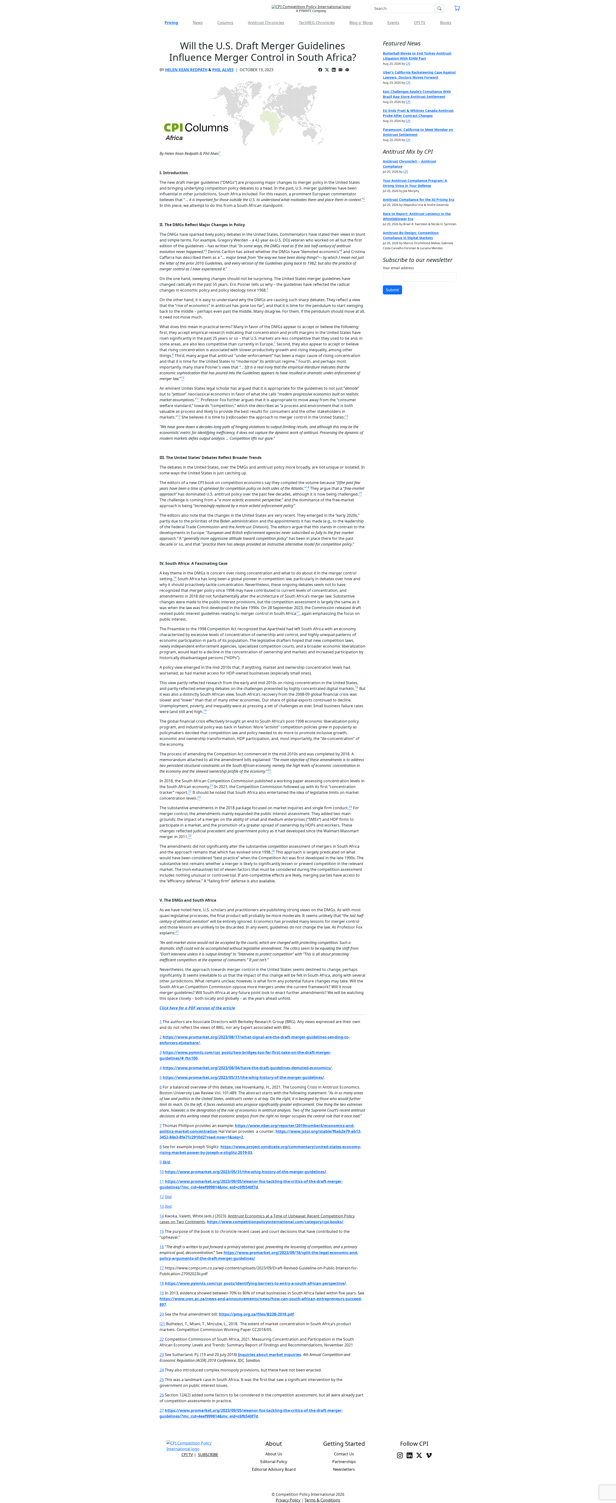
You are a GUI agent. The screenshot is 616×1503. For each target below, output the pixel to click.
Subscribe (208, 1454)
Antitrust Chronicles (266, 22)
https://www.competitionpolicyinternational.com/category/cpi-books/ (275, 1221)
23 (162, 1354)
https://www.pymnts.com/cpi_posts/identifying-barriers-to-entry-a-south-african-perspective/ (255, 1283)
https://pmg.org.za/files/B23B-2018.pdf (256, 1314)
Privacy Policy (288, 1500)
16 (162, 1246)
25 (162, 1379)
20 (162, 1314)
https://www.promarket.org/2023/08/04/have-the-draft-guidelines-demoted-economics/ (247, 1067)
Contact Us (344, 1454)
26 (162, 1395)
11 (162, 1181)
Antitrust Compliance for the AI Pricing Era (418, 199)
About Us (273, 1454)
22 (162, 1339)
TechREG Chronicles (317, 22)
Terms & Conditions (322, 1500)
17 (162, 1268)
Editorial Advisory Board (274, 1469)
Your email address (398, 268)
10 (162, 1171)
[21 (162, 1323)
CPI (408, 64)
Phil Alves (223, 69)
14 (162, 1216)
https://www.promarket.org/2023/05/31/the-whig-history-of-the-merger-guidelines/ (243, 1077)
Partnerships (344, 1461)
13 (162, 1206)
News (198, 22)
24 (162, 1370)
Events (393, 22)
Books (445, 22)
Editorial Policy (273, 1461)
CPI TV (419, 22)
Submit (392, 290)
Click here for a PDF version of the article (197, 1008)
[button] (457, 8)
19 (162, 1293)
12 (162, 1196)
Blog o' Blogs (361, 22)
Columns (225, 22)
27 (162, 1410)
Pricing (171, 22)
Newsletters (344, 1469)
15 (162, 1231)
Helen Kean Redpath (186, 69)
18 (162, 1283)
